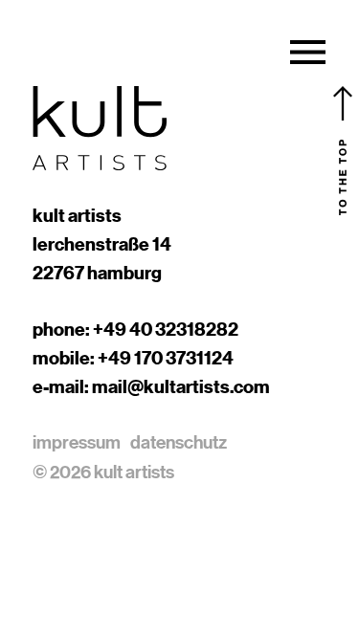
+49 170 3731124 (166, 357)
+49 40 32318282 (165, 329)
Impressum (77, 441)
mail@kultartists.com (181, 386)
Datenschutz (178, 441)
